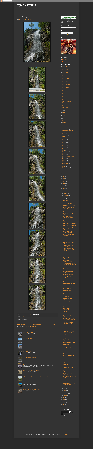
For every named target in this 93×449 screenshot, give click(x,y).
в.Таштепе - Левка (67, 292)
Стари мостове (65, 123)
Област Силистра (66, 93)
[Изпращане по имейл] (34, 314)
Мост (63, 148)
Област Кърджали (66, 78)
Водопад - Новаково (27, 351)
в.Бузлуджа (65, 200)
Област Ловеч (65, 81)
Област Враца (65, 74)
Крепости (64, 120)
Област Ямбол (65, 107)
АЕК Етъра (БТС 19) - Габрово (69, 203)
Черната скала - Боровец (68, 281)
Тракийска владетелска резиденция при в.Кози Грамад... (68, 249)
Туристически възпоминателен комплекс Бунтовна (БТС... (69, 323)
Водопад (22, 316)
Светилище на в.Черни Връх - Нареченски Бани (69, 316)
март (65, 391)
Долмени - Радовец (67, 296)
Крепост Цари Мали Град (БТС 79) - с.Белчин (69, 272)
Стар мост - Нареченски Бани (69, 306)
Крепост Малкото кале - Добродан (68, 238)
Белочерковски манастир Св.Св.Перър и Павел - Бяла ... (69, 319)
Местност (64, 145)
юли (65, 198)
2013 (64, 402)
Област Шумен (65, 105)
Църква (63, 166)
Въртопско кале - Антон (68, 357)
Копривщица (66, 344)
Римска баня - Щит (67, 288)
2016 (64, 397)
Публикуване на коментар (23, 321)
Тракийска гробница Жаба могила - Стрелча (68, 332)
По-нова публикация (21, 324)
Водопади (64, 122)
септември (66, 195)
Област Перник (65, 86)
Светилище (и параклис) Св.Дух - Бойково (31, 389)
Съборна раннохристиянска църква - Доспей (69, 277)
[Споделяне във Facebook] (37, 314)
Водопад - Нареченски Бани (69, 311)
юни (65, 386)
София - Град (65, 99)
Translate (70, 34)
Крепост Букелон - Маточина (69, 283)
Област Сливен (65, 95)
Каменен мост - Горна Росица (69, 209)
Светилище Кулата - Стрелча (69, 342)
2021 (64, 181)
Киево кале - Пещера (27, 338)
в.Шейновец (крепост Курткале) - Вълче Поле (68, 302)
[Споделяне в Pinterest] (38, 314)
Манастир (64, 144)
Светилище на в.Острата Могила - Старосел (68, 261)
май (65, 388)
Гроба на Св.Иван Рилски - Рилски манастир (32, 364)
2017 (64, 188)
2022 (64, 180)
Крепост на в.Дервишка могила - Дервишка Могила (69, 294)
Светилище (64, 161)
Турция (63, 115)
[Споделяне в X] (36, 314)
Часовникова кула (66, 167)
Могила (63, 147)
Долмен (64, 138)
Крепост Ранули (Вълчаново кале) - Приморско (69, 384)
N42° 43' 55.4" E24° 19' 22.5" (25, 19)
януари (65, 395)
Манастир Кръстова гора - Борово (30, 383)
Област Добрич (65, 77)
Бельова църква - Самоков (68, 274)
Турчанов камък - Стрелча (68, 329)
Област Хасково (65, 104)
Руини (63, 158)
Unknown (65, 59)
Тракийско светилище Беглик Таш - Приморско (69, 380)
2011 (64, 406)
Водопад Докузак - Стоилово (69, 368)
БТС (63, 132)
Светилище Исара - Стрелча (69, 325)
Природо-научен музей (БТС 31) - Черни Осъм (69, 232)
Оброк (63, 153)
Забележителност (66, 141)
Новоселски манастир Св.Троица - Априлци (68, 217)
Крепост (64, 142)
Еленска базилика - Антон (68, 353)
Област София (65, 98)
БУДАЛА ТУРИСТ (26, 5)
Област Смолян (65, 96)
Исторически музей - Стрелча (69, 334)
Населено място (65, 151)
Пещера (64, 154)
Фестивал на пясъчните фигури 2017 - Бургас (68, 367)
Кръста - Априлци (67, 219)
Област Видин (65, 72)
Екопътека (64, 139)
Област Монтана (65, 83)
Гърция (63, 112)
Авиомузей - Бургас (67, 364)
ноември (66, 191)
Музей (63, 150)
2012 (64, 404)
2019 (64, 185)
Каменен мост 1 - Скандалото (69, 225)
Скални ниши (65, 163)
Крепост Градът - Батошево (69, 211)
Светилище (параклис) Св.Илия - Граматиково (68, 371)
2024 (64, 176)
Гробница (64, 135)
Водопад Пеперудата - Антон (69, 355)
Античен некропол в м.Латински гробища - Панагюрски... (68, 350)
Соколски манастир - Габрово (69, 202)
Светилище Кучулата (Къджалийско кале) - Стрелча (68, 337)
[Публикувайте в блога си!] (35, 314)
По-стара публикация (52, 324)
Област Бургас (65, 68)
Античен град (65, 129)
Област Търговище (66, 102)
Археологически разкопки (67, 130)
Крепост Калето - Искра (28, 332)
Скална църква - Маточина (69, 285)
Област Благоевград (66, 66)
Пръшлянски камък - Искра (28, 344)
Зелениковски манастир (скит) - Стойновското (69, 240)
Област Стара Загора (66, 101)
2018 (64, 186)
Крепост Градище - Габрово (69, 205)
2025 (64, 174)
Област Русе (65, 92)
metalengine (66, 61)
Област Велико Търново (67, 71)
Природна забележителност (68, 156)
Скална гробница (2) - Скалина (29, 357)
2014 (64, 401)
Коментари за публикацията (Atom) (30, 326)
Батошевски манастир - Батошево (68, 214)
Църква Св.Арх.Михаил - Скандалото (68, 221)
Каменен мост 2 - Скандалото (69, 223)
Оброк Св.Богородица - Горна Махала (31, 370)
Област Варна (65, 69)
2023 (64, 178)
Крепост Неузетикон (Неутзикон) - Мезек (68, 304)
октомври (66, 193)
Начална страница (37, 324)
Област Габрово (65, 75)
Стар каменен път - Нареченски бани (67, 309)
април (65, 390)
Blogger (66, 434)
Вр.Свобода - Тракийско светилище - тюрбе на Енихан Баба (35, 376)
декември (66, 190)
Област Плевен (65, 87)
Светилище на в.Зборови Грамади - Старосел (68, 253)
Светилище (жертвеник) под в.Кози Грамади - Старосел (69, 264)
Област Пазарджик (66, 84)
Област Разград (65, 90)
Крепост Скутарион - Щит (68, 290)
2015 (64, 399)
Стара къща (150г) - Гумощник (69, 227)
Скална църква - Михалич (68, 286)
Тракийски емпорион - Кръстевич (68, 362)
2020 (64, 183)
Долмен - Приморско (67, 381)
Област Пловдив (65, 89)
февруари (66, 393)
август (65, 197)
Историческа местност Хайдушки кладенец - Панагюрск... (68, 347)
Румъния (64, 113)
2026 (64, 173)
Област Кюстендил (66, 80)
